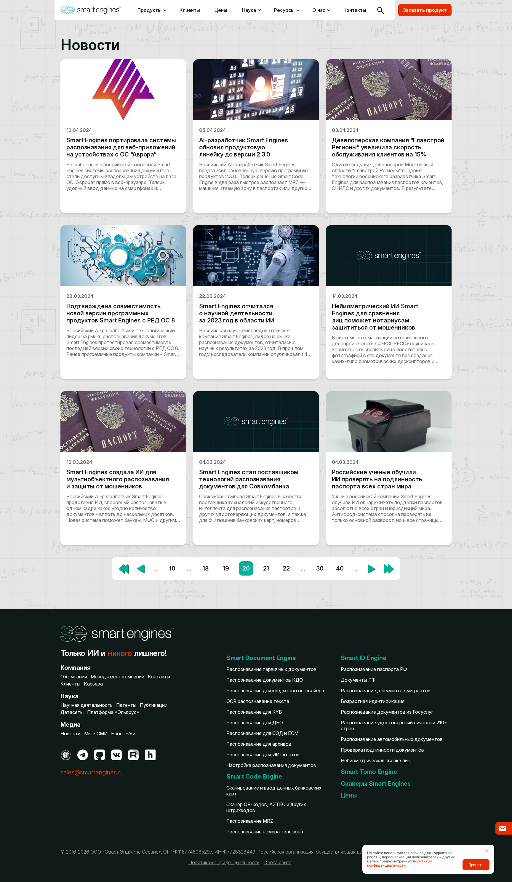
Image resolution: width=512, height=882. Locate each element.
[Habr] (150, 755)
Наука (249, 10)
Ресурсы (284, 10)
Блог (116, 733)
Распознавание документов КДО (264, 680)
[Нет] (486, 851)
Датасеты (72, 712)
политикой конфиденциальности (399, 863)
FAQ (130, 733)
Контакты (354, 10)
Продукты (148, 10)
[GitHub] (99, 755)
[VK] (116, 755)
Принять (476, 864)
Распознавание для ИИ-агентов (263, 755)
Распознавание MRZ (249, 821)
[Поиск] (380, 10)
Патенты (126, 705)
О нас (318, 10)
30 (320, 568)
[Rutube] (133, 755)
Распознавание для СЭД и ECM (262, 733)
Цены (221, 10)
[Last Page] (388, 568)
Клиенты (190, 10)
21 (266, 568)
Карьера (93, 684)
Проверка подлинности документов (382, 750)
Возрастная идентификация (372, 701)
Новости (70, 733)
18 (206, 568)
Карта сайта (278, 862)
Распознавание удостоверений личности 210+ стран (394, 725)
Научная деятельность (86, 705)
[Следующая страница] (371, 568)
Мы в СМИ (96, 733)
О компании (73, 677)
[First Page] (123, 568)
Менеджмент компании (117, 677)
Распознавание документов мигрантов (386, 691)
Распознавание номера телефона (264, 832)
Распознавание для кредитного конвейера (275, 691)
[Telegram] (82, 755)
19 (226, 568)
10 (172, 568)
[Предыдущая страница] (141, 568)
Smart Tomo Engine (369, 771)
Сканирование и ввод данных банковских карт (273, 791)
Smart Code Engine (254, 776)
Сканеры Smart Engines (376, 783)
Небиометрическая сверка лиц (376, 760)
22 (286, 568)
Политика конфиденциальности (224, 862)
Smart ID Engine (363, 658)
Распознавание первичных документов (271, 669)
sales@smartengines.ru (92, 772)
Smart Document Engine (261, 658)
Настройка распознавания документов (271, 765)
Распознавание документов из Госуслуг (387, 712)
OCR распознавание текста (257, 701)
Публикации (153, 705)
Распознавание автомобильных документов (392, 739)
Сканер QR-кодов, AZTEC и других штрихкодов (266, 807)
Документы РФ (358, 680)
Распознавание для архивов (258, 744)
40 (340, 568)
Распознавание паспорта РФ (374, 669)
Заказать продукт (425, 10)
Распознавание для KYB (254, 712)
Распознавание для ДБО (254, 723)
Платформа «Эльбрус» (113, 712)
